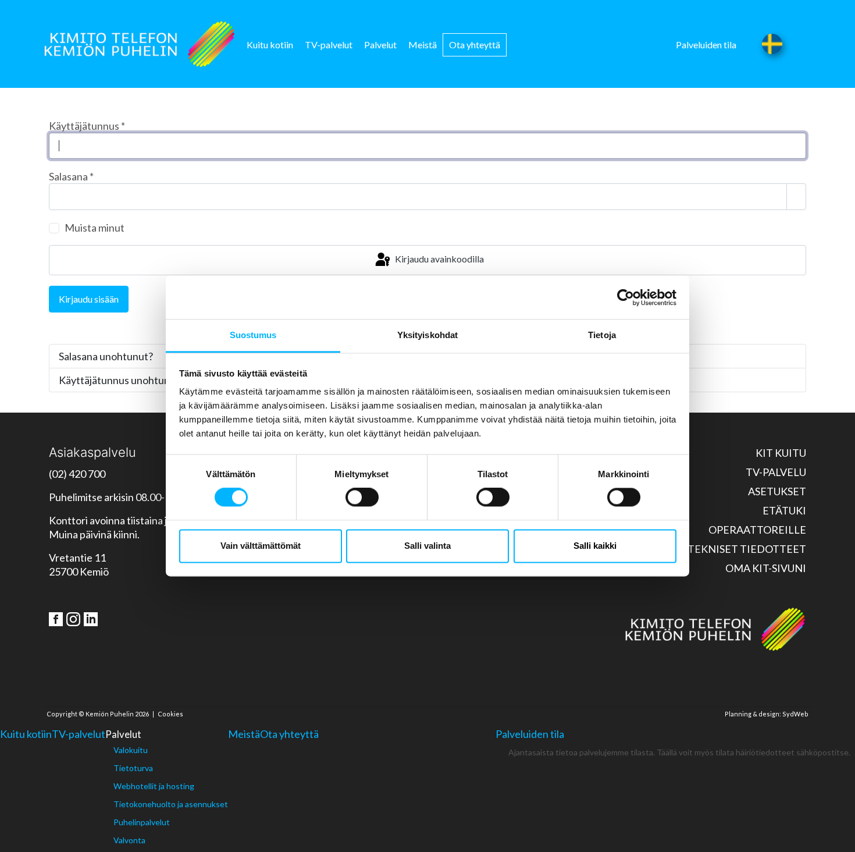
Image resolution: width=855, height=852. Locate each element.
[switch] (362, 497)
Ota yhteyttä (474, 44)
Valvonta (129, 840)
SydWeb (795, 714)
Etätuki (784, 510)
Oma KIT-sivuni (765, 568)
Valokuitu (130, 750)
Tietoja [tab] (602, 335)
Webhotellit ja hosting (153, 786)
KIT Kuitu (781, 452)
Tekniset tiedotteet (746, 548)
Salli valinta (427, 546)
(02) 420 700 (77, 473)
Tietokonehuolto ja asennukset (170, 804)
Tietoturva (133, 768)
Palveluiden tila (706, 44)
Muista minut (94, 227)
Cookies (170, 714)
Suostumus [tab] (253, 335)
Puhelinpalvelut (141, 822)
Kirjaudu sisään (89, 298)
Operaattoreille (757, 529)
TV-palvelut (328, 44)
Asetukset (777, 491)
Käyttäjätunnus (87, 125)
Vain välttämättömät (260, 546)
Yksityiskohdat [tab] (427, 335)
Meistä (422, 44)
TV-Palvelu (776, 472)
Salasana (71, 176)
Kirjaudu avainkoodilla (438, 258)
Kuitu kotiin (270, 44)
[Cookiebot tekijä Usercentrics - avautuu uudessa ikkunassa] (625, 297)
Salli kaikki (595, 546)
